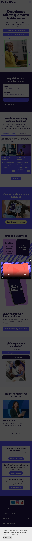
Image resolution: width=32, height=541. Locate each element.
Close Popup (30, 260)
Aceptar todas (7, 537)
